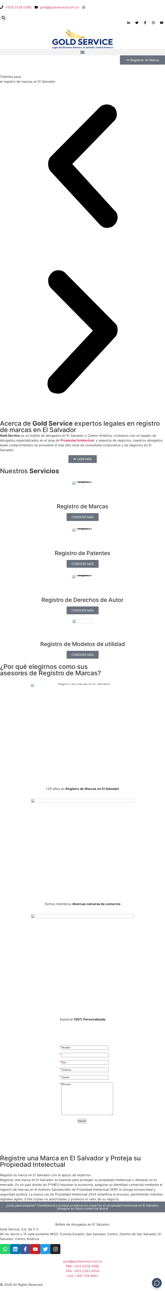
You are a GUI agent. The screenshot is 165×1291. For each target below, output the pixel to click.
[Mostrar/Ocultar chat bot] (157, 1283)
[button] (3, 17)
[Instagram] (55, 1249)
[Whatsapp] (5, 1249)
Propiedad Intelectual (77, 440)
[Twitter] (45, 1249)
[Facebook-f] (25, 1249)
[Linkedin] (15, 1249)
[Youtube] (35, 1249)
